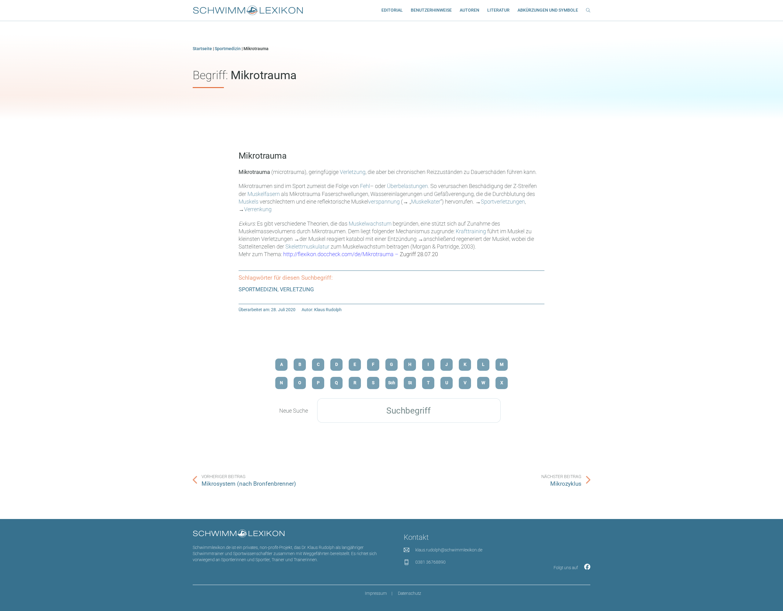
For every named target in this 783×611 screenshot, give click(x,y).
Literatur (498, 10)
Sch (391, 382)
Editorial (392, 10)
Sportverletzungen (503, 201)
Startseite (202, 48)
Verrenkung (258, 209)
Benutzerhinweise (431, 10)
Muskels (248, 201)
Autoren (469, 10)
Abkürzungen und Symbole (548, 10)
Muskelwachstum (370, 223)
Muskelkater (425, 201)
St (410, 382)
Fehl (365, 186)
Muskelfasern (263, 194)
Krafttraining (471, 231)
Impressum (376, 593)
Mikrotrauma (263, 156)
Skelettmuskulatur (307, 246)
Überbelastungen (407, 186)
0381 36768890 (430, 562)
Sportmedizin (228, 48)
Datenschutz (409, 593)
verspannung (384, 201)
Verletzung (353, 172)
